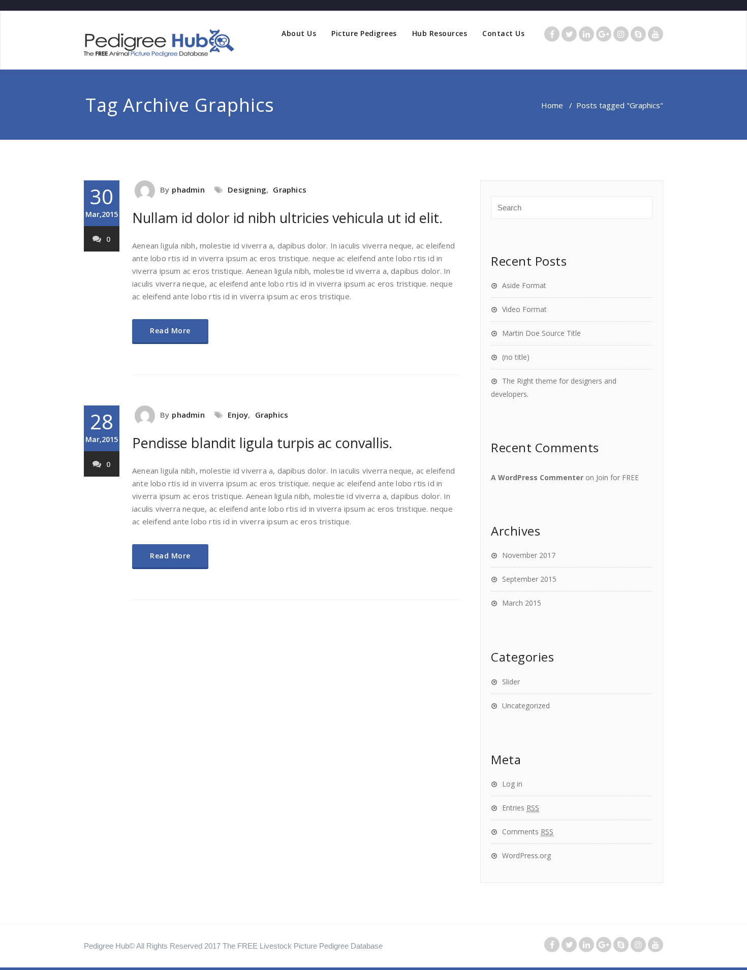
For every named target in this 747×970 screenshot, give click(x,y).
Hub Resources (440, 33)
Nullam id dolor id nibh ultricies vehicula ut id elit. (287, 217)
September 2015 (529, 579)
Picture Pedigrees (364, 33)
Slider (511, 681)
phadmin (188, 189)
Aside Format (524, 285)
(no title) (516, 357)
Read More (170, 330)
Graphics (289, 189)
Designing (247, 189)
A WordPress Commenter (537, 477)
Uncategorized (526, 705)
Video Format (524, 309)
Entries (520, 807)
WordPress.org (526, 855)
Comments (527, 831)
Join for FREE (617, 477)
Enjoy (238, 415)
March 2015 (521, 603)
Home (552, 105)
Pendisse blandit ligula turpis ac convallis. (262, 442)
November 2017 (528, 555)
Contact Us (503, 33)
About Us (299, 33)
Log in (512, 784)
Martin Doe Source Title (541, 333)
